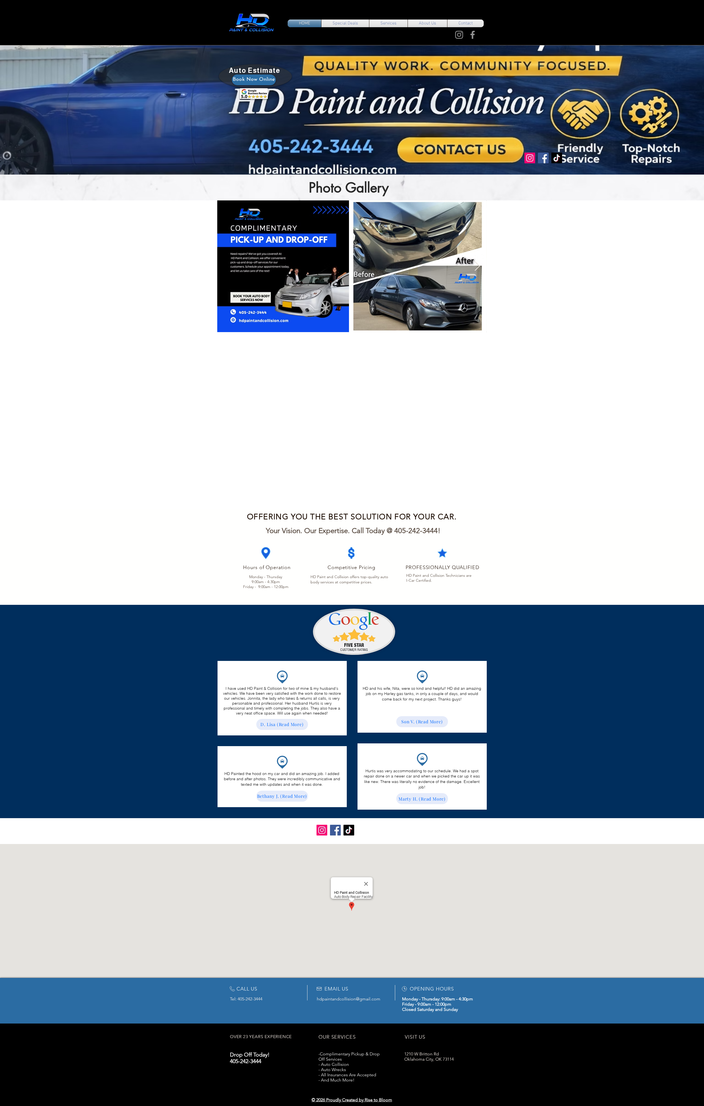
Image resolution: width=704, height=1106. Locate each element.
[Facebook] (472, 34)
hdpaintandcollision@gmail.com (348, 999)
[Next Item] (477, 266)
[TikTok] (556, 158)
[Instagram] (459, 34)
